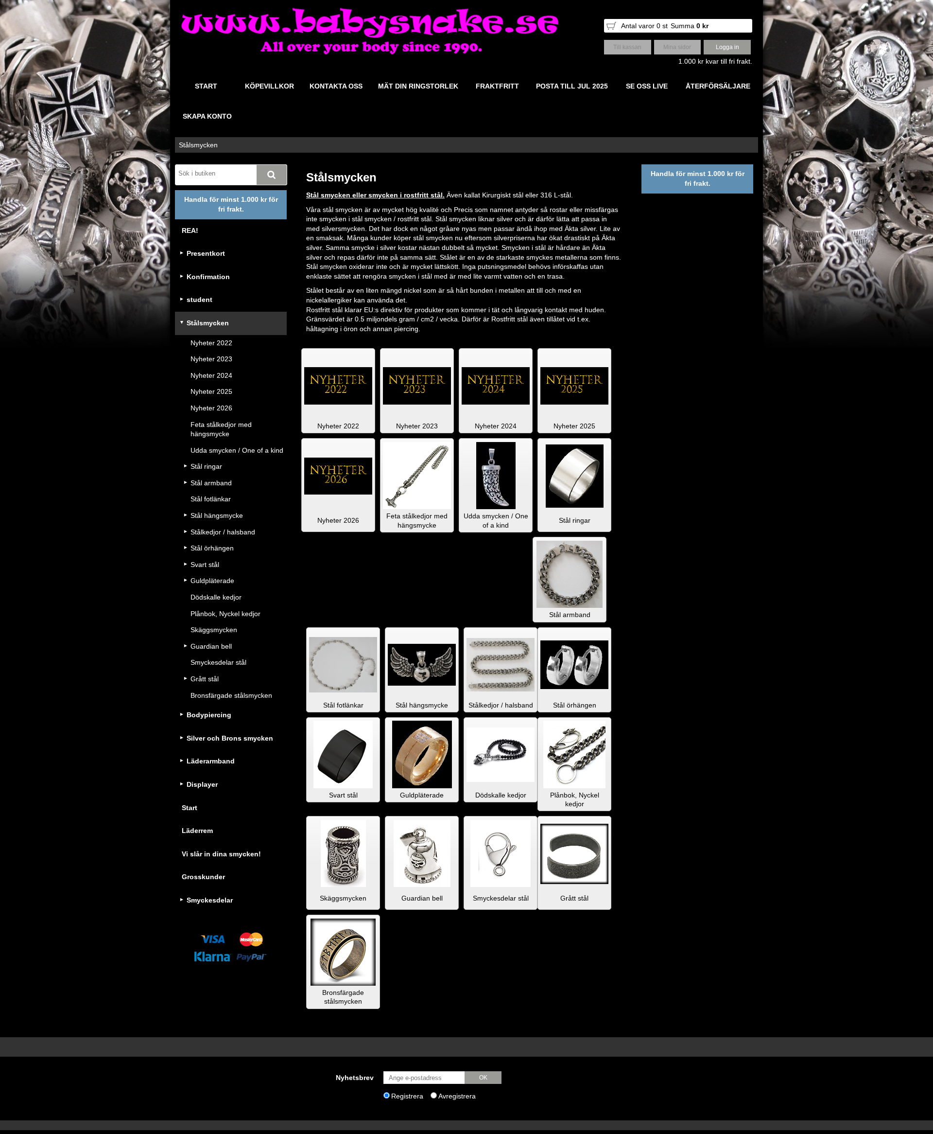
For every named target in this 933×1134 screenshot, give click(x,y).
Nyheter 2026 (211, 408)
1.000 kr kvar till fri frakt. (715, 61)
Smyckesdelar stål (218, 662)
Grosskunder (203, 877)
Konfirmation (208, 277)
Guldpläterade (212, 581)
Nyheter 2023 (211, 359)
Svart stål (204, 564)
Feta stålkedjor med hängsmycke (221, 429)
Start (189, 808)
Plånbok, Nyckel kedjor (225, 614)
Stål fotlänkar (210, 499)
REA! (190, 230)
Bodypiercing (209, 715)
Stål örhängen (212, 548)
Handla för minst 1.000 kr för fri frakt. (231, 204)
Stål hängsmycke (216, 515)
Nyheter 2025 (211, 391)
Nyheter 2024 (211, 375)
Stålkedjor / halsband (222, 532)
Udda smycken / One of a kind (236, 450)
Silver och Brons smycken (230, 738)
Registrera (407, 1096)
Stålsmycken (198, 145)
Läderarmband (211, 761)
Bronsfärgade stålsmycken (231, 695)
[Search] (272, 175)
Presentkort (206, 253)
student (199, 299)
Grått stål (204, 679)
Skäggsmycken (213, 630)
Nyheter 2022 (211, 343)
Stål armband (211, 483)
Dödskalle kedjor (216, 597)
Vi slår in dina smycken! (221, 854)
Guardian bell (211, 646)
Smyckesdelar (210, 900)
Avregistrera (457, 1096)
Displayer (202, 784)
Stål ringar (206, 466)
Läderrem (197, 830)
